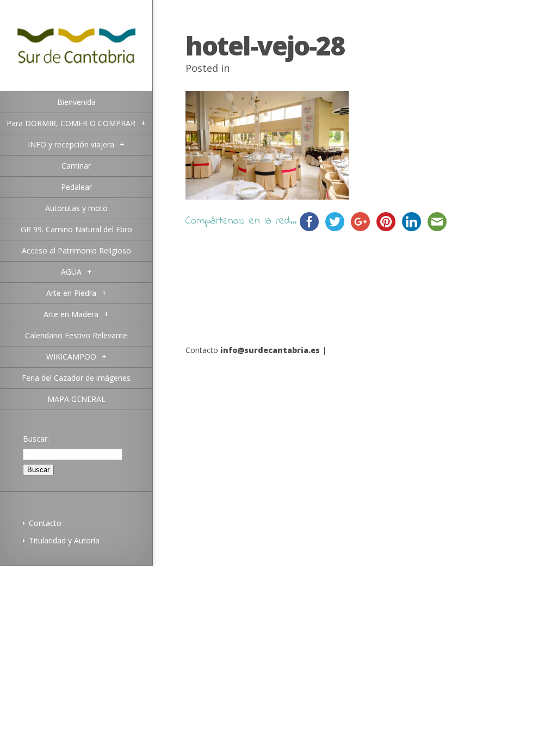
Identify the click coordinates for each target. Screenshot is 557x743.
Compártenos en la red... (240, 221)
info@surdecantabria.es (270, 350)
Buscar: (36, 439)
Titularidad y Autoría (64, 540)
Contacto (45, 523)
